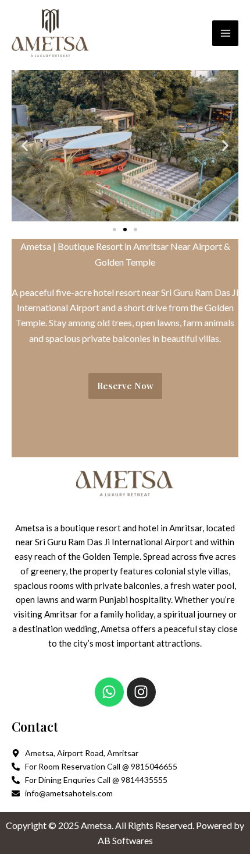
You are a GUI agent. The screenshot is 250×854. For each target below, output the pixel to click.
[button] (24, 146)
